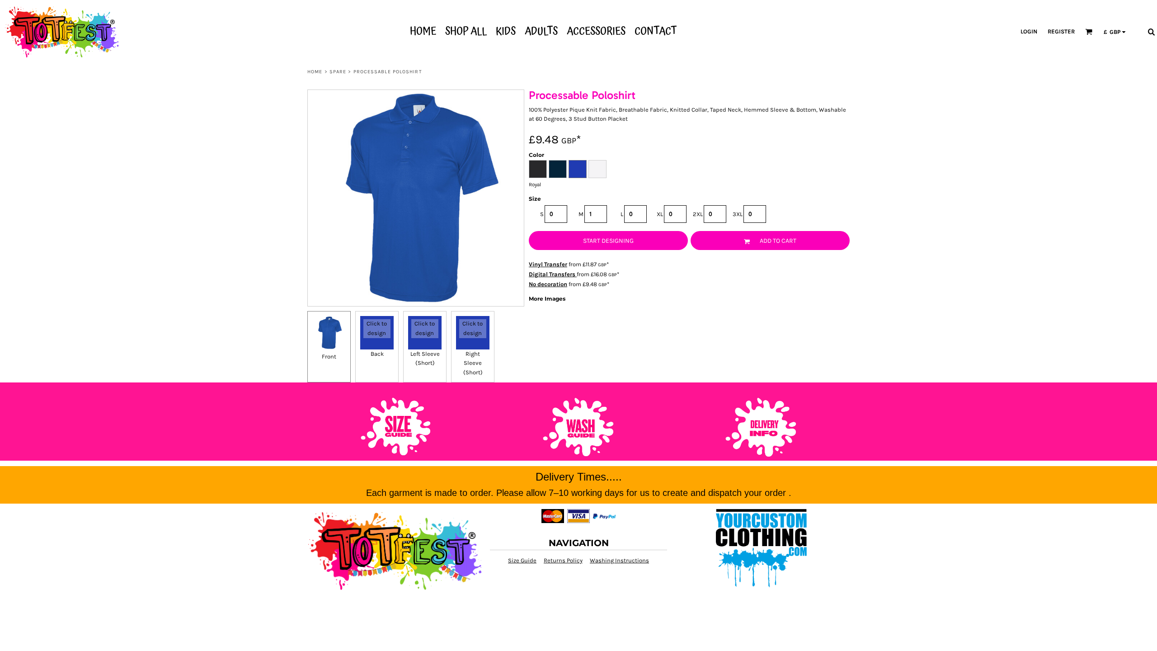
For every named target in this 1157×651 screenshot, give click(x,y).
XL (660, 214)
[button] (1088, 31)
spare (338, 72)
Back (377, 353)
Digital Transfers (553, 274)
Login (1029, 31)
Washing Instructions (619, 560)
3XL (738, 214)
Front (329, 356)
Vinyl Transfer (548, 264)
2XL (698, 214)
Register (1061, 31)
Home (314, 72)
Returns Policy (563, 560)
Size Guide (522, 560)
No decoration (548, 284)
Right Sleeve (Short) (473, 363)
